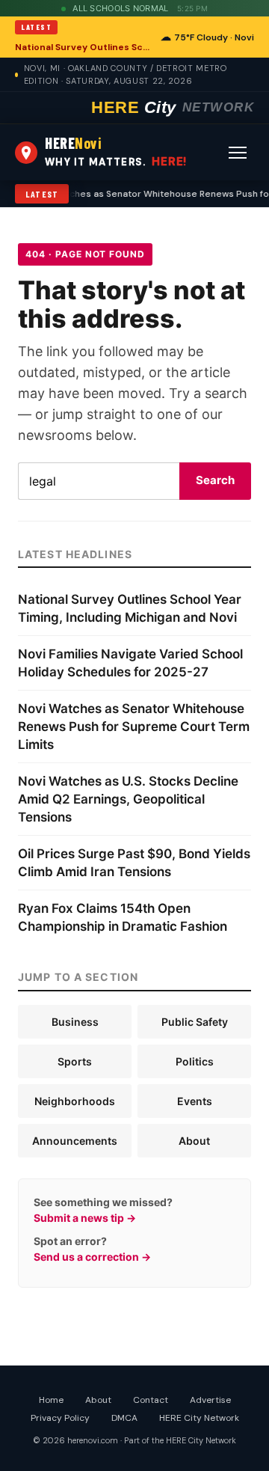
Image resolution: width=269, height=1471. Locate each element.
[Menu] (237, 152)
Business (75, 1021)
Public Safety (194, 1021)
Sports (75, 1061)
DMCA (124, 1418)
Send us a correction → (92, 1256)
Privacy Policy (60, 1418)
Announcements (74, 1140)
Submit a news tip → (85, 1217)
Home (51, 1400)
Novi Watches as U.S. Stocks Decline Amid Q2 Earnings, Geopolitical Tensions (128, 799)
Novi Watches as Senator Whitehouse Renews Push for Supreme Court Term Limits (134, 726)
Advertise (210, 1400)
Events (194, 1101)
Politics (195, 1061)
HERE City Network (199, 1418)
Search (215, 480)
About (194, 1140)
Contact (150, 1400)
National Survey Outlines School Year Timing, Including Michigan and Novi (83, 47)
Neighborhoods (74, 1101)
